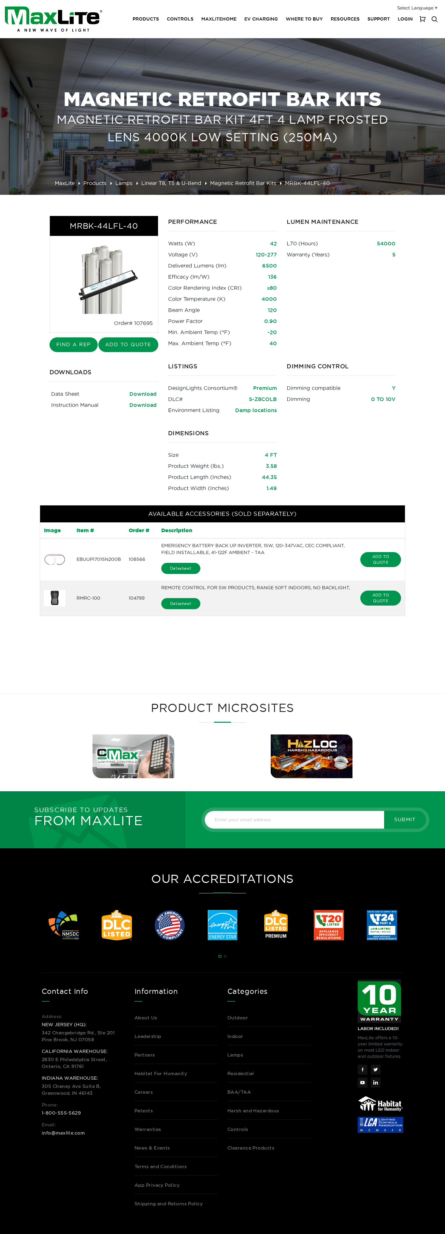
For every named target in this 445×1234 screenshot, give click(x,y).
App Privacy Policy (157, 1185)
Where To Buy (304, 19)
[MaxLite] (53, 19)
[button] (220, 956)
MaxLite (65, 183)
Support (378, 19)
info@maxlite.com (63, 1132)
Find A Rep (73, 344)
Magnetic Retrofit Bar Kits (243, 183)
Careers (144, 1092)
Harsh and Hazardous (253, 1110)
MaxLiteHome (219, 19)
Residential (240, 1073)
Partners (145, 1054)
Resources (345, 19)
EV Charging (261, 19)
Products (95, 183)
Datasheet (180, 568)
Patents (144, 1110)
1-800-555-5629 (61, 1113)
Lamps (124, 183)
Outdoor (237, 1017)
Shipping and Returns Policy (169, 1203)
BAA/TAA (239, 1092)
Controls (180, 19)
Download (143, 394)
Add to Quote (128, 344)
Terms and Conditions (161, 1166)
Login (405, 19)
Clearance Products (250, 1147)
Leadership (148, 1036)
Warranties (148, 1129)
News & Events (152, 1147)
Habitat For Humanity (161, 1073)
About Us (146, 1017)
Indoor (235, 1036)
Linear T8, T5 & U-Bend (171, 183)
